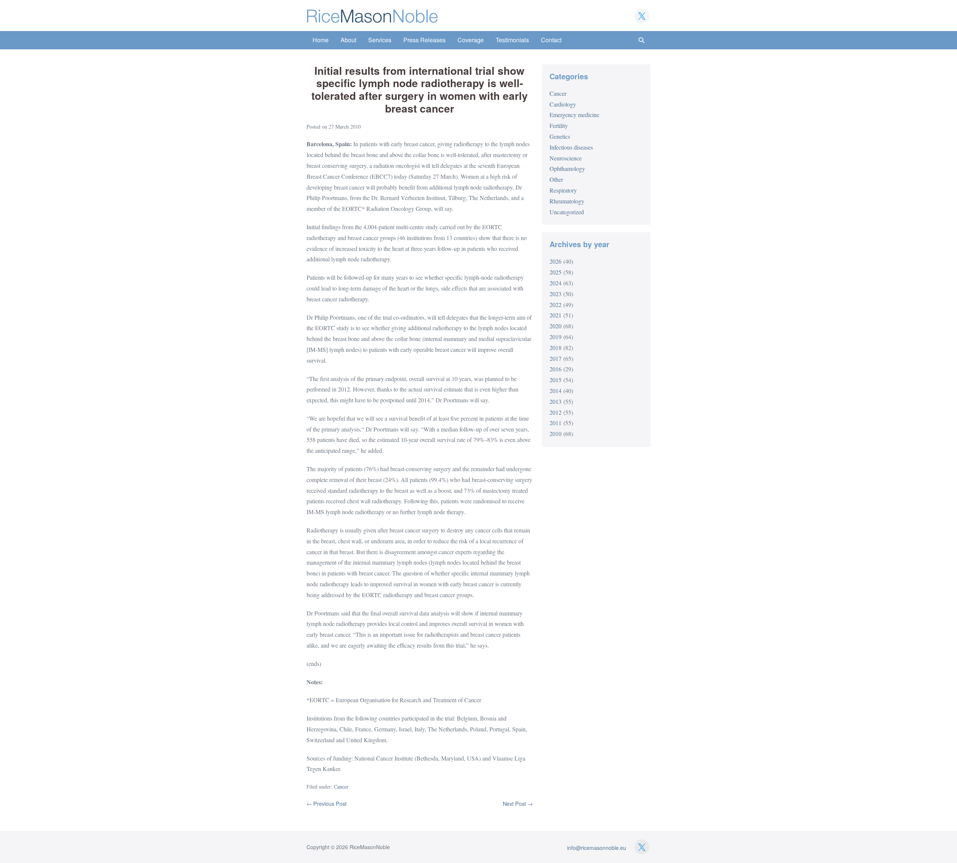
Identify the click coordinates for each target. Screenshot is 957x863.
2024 (555, 283)
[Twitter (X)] (641, 16)
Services (379, 40)
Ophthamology (567, 168)
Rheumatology (567, 201)
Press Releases (424, 40)
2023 (555, 294)
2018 (555, 347)
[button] (641, 40)
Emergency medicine (574, 115)
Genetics (560, 136)
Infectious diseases (571, 147)
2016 (555, 369)
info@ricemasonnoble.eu (596, 847)
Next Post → (518, 803)
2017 (555, 358)
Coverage (471, 40)
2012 (555, 412)
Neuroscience (566, 158)
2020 (555, 326)
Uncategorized (567, 212)
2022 (555, 304)
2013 (555, 401)
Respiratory (563, 190)
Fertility (559, 125)
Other (556, 179)
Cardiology (563, 104)
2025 (555, 272)
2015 (555, 380)
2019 (555, 337)
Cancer (341, 786)
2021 (555, 315)
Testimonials (512, 40)
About (348, 40)
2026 (555, 261)
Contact (551, 40)
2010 (555, 433)
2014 (555, 390)
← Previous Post (327, 803)
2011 (555, 423)
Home (321, 40)
